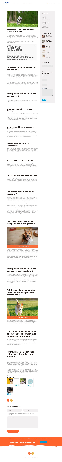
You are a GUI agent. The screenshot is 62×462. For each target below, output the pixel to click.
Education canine (44, 18)
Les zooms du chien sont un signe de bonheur (15, 49)
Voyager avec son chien (45, 27)
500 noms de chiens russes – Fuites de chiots (49, 51)
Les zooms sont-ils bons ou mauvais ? (14, 53)
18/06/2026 (48, 57)
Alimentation (44, 17)
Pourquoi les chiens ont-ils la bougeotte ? (14, 47)
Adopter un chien (44, 16)
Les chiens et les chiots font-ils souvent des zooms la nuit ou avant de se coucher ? (21, 58)
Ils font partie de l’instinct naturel (14, 51)
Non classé (8, 32)
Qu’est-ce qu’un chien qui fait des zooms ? (14, 46)
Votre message (44, 88)
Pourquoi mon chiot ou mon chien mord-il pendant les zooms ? (17, 59)
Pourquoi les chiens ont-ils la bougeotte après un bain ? (16, 55)
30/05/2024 (14, 32)
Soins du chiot (44, 26)
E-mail (43, 83)
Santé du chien (44, 23)
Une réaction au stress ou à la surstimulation (15, 50)
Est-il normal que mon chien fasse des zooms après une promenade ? (18, 56)
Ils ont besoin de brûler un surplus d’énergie (15, 48)
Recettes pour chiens (45, 22)
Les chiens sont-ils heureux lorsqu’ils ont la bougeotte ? (17, 54)
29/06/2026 (48, 42)
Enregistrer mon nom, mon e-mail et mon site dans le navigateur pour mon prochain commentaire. (21, 414)
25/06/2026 (48, 47)
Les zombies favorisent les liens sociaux (15, 52)
